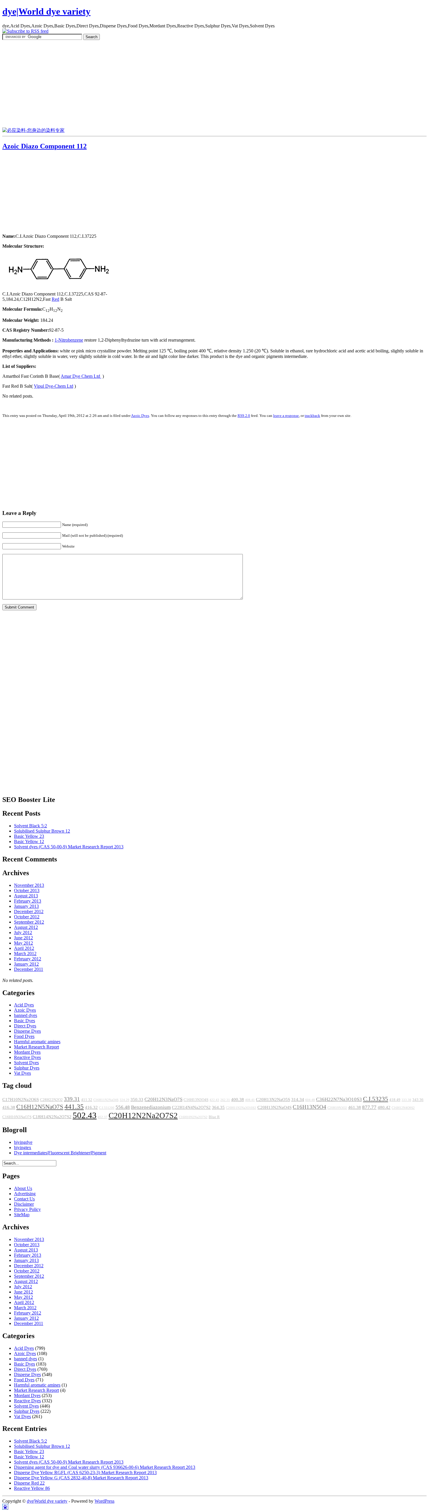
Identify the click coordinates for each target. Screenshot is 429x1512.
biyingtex (22, 1147)
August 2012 (26, 927)
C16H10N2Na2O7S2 (193, 1117)
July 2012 (23, 932)
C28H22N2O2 (51, 1100)
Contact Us (24, 1198)
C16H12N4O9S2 (403, 1107)
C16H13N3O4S (196, 1100)
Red (55, 299)
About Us (23, 1188)
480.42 (384, 1107)
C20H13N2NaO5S (273, 1099)
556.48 (123, 1107)
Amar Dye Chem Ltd (81, 376)
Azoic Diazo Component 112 (44, 146)
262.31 (225, 1100)
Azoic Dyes (140, 415)
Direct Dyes (25, 1025)
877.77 (369, 1107)
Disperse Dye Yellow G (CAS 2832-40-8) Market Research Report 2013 (81, 1477)
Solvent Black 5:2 (30, 825)
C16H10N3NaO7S (17, 1117)
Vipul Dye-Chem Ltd (53, 386)
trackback (312, 415)
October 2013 (26, 890)
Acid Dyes (24, 1004)
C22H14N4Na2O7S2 (191, 1107)
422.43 (214, 1100)
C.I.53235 (375, 1098)
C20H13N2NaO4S (274, 1107)
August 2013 (26, 895)
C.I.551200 (106, 1107)
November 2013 (29, 885)
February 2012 (27, 958)
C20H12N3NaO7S (163, 1099)
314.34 (297, 1099)
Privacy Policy (27, 1209)
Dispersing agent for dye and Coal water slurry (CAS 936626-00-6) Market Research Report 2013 (104, 1467)
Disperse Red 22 (29, 1482)
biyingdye (23, 1142)
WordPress (104, 1501)
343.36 (417, 1100)
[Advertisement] (214, 84)
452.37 (102, 1117)
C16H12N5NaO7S (39, 1106)
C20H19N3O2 (337, 1107)
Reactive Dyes (27, 1057)
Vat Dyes (22, 1073)
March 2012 (25, 953)
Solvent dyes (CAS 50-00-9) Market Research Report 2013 (68, 846)
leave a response (286, 415)
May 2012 (23, 943)
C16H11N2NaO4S (105, 1100)
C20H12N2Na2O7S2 (143, 1115)
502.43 (85, 1115)
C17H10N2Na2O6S (20, 1099)
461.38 (354, 1107)
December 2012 (28, 911)
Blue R (214, 1117)
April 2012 (24, 948)
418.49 (394, 1100)
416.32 (91, 1107)
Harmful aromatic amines (37, 1041)
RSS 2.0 (244, 415)
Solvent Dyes (26, 1062)
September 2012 (29, 922)
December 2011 (28, 969)
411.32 (86, 1100)
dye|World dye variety (46, 11)
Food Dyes (24, 1036)
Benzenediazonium (151, 1107)
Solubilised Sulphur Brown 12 (42, 830)
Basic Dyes (24, 1020)
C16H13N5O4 (309, 1107)
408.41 (250, 1100)
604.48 (310, 1100)
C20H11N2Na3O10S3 (241, 1107)
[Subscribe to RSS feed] (25, 31)
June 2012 (23, 937)
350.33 (136, 1099)
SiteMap (21, 1214)
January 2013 (26, 906)
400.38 (237, 1099)
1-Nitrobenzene (69, 340)
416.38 (8, 1107)
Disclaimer (24, 1204)
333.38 (406, 1100)
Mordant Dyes (27, 1052)
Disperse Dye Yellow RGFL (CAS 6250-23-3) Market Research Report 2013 (85, 1472)
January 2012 (26, 964)
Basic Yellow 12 (29, 841)
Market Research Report (36, 1046)
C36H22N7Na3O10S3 (339, 1099)
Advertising (25, 1193)
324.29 (124, 1100)
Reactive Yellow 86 (32, 1488)
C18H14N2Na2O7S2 (52, 1116)
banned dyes (25, 1015)
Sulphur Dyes (26, 1067)
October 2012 (26, 916)
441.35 (74, 1106)
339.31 (72, 1099)
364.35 (218, 1107)
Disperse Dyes (27, 1031)
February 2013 (27, 901)
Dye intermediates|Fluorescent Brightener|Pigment (60, 1152)
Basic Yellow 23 (29, 836)
